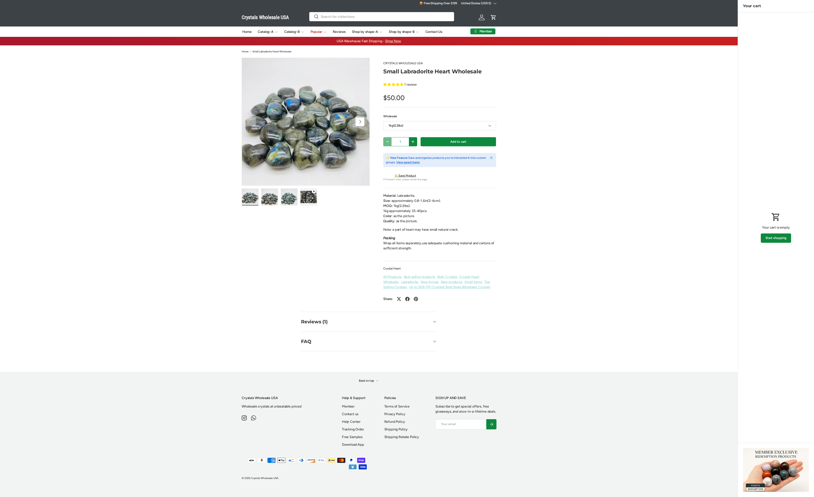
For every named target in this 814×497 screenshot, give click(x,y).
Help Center (351, 422)
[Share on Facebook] (407, 299)
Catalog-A (265, 32)
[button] (493, 17)
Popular (316, 32)
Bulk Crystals (447, 277)
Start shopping (775, 238)
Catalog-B (292, 32)
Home (246, 32)
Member (348, 406)
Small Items (473, 282)
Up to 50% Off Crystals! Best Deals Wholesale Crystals (449, 287)
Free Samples (352, 437)
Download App (353, 445)
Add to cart (458, 142)
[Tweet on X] (399, 299)
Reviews (339, 32)
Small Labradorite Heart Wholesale (271, 51)
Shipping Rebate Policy (401, 437)
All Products (392, 277)
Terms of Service (397, 406)
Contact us (350, 414)
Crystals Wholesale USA (264, 478)
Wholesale (390, 116)
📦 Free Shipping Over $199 (438, 3)
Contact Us (433, 32)
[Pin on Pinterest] (416, 299)
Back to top (367, 381)
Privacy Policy (394, 414)
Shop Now (393, 41)
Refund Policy (394, 422)
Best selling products (419, 277)
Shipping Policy (396, 429)
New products (451, 282)
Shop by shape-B (402, 32)
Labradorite (409, 282)
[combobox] (381, 16)
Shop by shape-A (365, 32)
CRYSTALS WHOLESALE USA (403, 63)
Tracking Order (353, 429)
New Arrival (429, 282)
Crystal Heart (392, 268)
